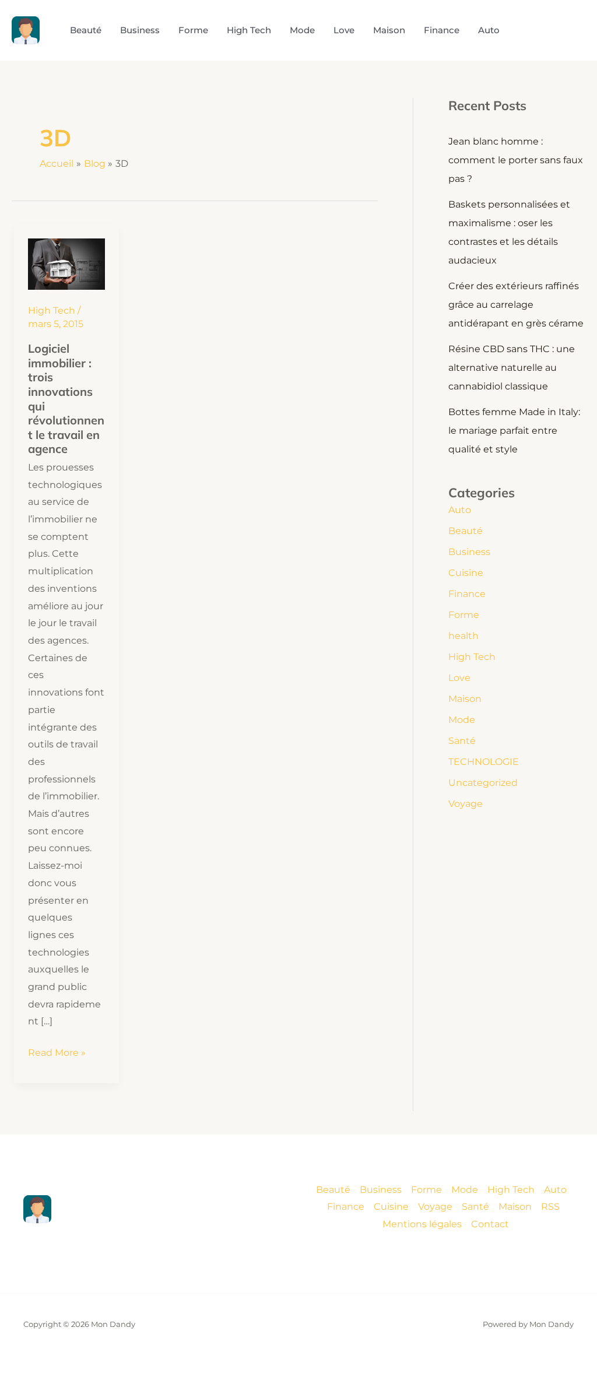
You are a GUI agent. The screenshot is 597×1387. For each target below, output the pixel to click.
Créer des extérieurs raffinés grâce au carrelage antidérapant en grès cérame (516, 304)
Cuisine (465, 572)
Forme (463, 614)
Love (459, 677)
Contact (490, 1224)
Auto (459, 509)
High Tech (51, 310)
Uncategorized (483, 782)
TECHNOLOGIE (483, 761)
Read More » (57, 1054)
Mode (461, 719)
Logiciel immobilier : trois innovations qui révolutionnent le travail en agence (66, 398)
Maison (465, 698)
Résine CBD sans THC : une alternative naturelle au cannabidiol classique (511, 367)
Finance (467, 593)
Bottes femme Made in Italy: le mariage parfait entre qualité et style (514, 430)
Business (469, 551)
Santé (462, 740)
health (463, 635)
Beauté (465, 530)
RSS (550, 1206)
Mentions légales (422, 1224)
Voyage (465, 803)
